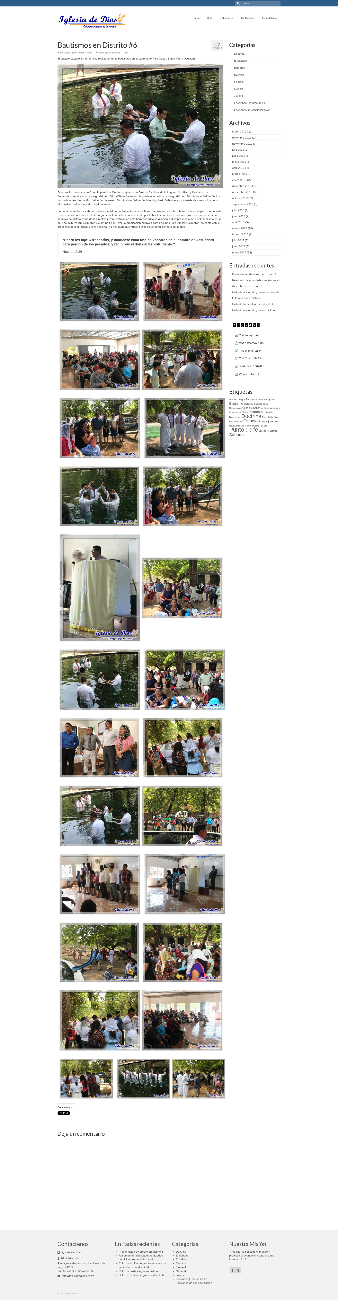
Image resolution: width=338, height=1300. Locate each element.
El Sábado (240, 60)
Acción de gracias (239, 399)
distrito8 (268, 412)
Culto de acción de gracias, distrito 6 (254, 310)
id (266, 421)
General (239, 88)
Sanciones (264, 431)
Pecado (263, 426)
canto (265, 404)
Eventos (116, 53)
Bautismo (236, 403)
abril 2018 (238, 222)
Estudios (239, 67)
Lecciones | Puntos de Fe (250, 102)
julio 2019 (238, 149)
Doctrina (239, 53)
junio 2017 (238, 246)
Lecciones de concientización (252, 109)
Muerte (248, 426)
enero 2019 (239, 179)
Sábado (236, 434)
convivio (276, 408)
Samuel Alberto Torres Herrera (77, 53)
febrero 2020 (240, 131)
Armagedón (268, 399)
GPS (263, 421)
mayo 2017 (239, 252)
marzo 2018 (239, 228)
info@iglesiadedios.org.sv (77, 1275)
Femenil (239, 81)
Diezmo (245, 412)
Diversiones (235, 417)
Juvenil (238, 95)
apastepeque (256, 399)
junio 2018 (238, 216)
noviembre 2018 (242, 192)
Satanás (273, 431)
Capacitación (235, 408)
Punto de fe (243, 429)
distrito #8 (257, 412)
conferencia (266, 408)
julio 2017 (238, 240)
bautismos (249, 404)
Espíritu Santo (236, 421)
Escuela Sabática (270, 417)
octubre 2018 (240, 198)
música (255, 426)
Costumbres (235, 412)
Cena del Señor (251, 407)
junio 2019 (238, 155)
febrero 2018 (240, 234)
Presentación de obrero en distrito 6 (254, 274)
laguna (232, 426)
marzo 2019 (239, 173)
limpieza (240, 426)
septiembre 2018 (242, 204)
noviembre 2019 (242, 143)
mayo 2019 (239, 161)
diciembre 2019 (241, 137)
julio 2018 (238, 210)
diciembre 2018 (241, 185)
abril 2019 (238, 167)
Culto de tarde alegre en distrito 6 (253, 304)
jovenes (273, 421)
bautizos (258, 404)
